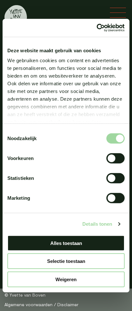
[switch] (115, 158)
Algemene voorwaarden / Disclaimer (41, 304)
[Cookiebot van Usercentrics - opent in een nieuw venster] (97, 28)
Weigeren (66, 279)
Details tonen (97, 224)
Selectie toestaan (66, 261)
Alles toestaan (66, 243)
